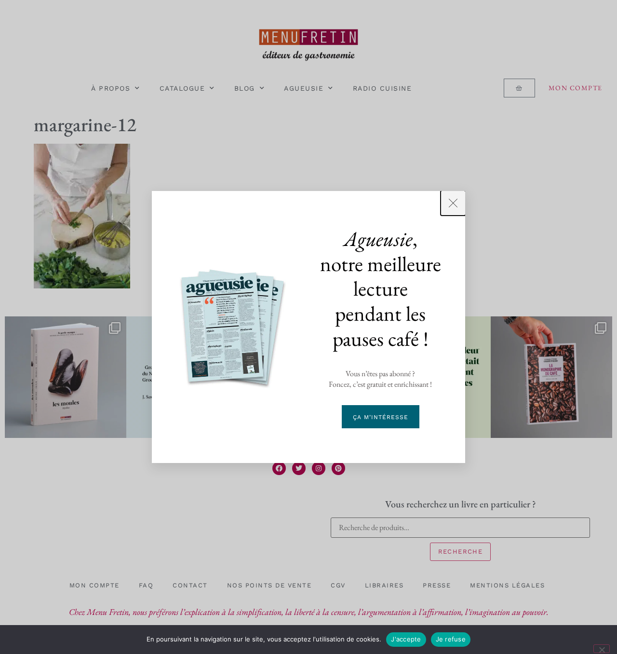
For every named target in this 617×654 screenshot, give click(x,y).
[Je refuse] (601, 648)
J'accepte (406, 639)
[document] (308, 327)
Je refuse (451, 639)
